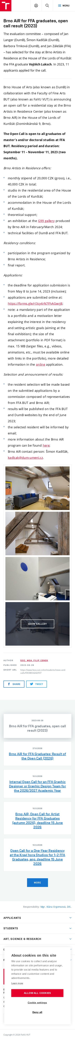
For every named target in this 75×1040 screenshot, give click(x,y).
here (46, 445)
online (40, 364)
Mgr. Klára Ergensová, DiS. (56, 906)
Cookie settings (37, 1002)
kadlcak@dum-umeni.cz (25, 457)
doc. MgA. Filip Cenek (34, 660)
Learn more (17, 983)
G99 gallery (46, 221)
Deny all (37, 1012)
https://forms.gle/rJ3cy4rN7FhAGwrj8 (35, 303)
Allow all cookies (37, 993)
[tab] (37, 726)
